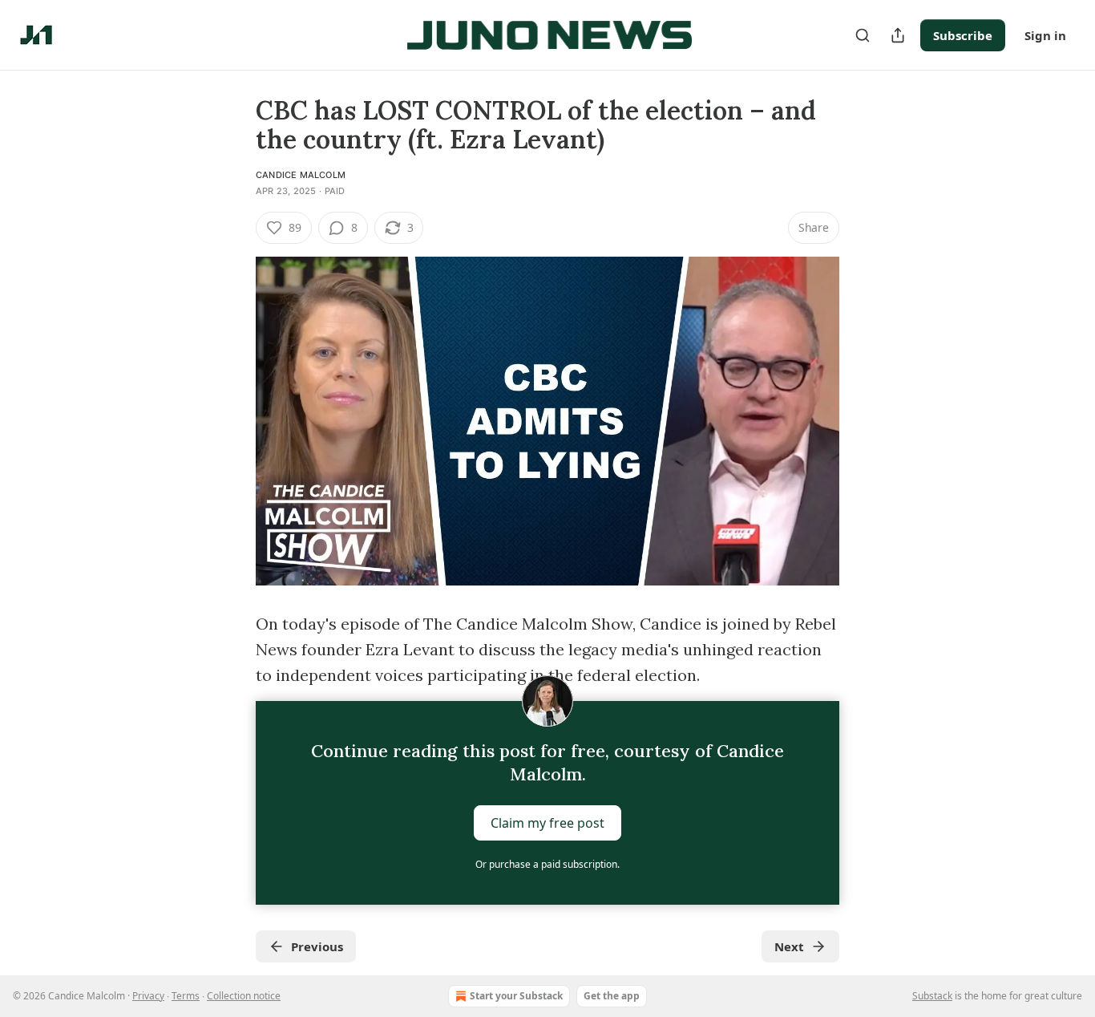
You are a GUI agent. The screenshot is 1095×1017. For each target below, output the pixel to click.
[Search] (863, 35)
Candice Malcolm (300, 174)
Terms (186, 996)
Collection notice (244, 996)
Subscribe (962, 35)
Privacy (148, 996)
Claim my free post (547, 823)
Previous (317, 946)
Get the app (612, 996)
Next (789, 946)
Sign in (1045, 35)
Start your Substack (516, 996)
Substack (932, 996)
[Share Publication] (898, 35)
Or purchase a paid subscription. (547, 864)
